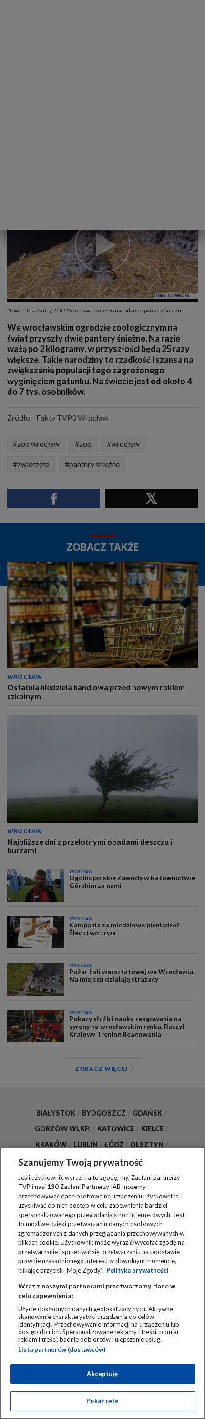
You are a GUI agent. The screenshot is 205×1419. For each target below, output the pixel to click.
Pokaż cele (102, 1401)
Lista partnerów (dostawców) (61, 1349)
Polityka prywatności (137, 1270)
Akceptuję (102, 1374)
